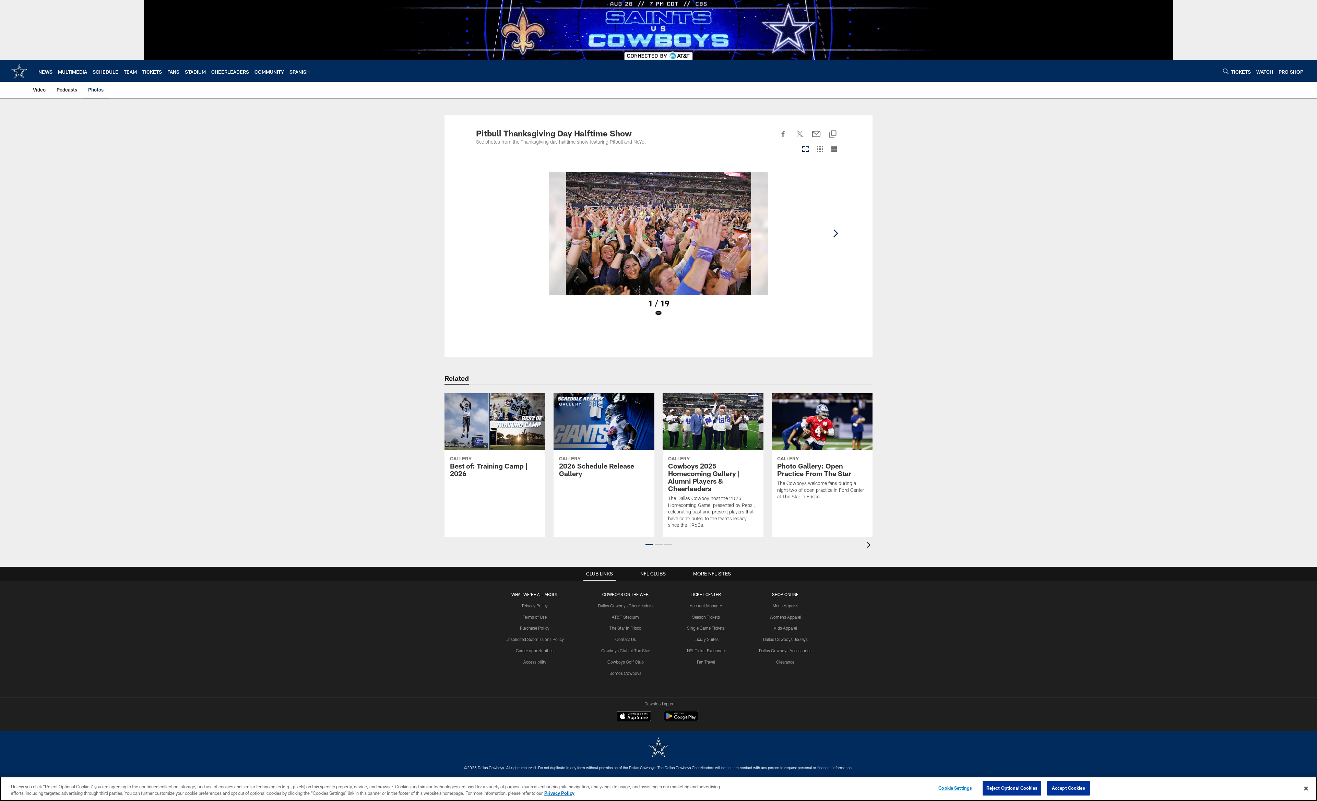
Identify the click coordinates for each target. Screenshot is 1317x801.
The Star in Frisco (625, 628)
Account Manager (706, 605)
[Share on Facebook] (783, 137)
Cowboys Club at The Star (625, 650)
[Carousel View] (805, 149)
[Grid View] (819, 149)
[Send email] (816, 137)
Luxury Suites (706, 639)
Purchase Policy (534, 628)
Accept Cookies (1068, 788)
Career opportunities (535, 650)
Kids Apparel (785, 628)
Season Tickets (706, 617)
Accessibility (534, 661)
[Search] (1226, 71)
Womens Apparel (785, 617)
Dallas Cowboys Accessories (785, 650)
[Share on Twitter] (799, 137)
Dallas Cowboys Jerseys (785, 639)
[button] (649, 544)
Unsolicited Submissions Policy (535, 639)
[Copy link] (832, 135)
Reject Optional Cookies (1011, 788)
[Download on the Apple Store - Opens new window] (634, 717)
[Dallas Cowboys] (658, 748)
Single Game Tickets (706, 628)
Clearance (785, 661)
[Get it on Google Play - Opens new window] (681, 719)
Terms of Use (535, 617)
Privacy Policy (535, 605)
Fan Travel (706, 661)
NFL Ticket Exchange (706, 650)
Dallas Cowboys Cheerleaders (625, 605)
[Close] (1306, 788)
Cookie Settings (955, 788)
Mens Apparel (785, 605)
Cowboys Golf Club (625, 661)
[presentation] (870, 545)
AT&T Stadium (625, 617)
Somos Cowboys (625, 673)
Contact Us (625, 639)
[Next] (835, 233)
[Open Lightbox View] (658, 248)
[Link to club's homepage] (19, 71)
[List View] (834, 149)
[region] (658, 789)
